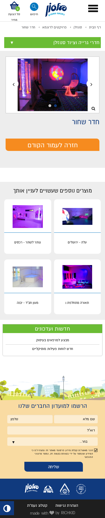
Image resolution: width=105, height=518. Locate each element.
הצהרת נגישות (66, 505)
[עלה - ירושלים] (77, 217)
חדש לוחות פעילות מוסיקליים (52, 349)
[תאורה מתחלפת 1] (77, 277)
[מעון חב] (27, 277)
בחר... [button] (83, 442)
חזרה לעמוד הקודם (52, 145)
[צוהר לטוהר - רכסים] (27, 217)
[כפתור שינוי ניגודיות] (7, 508)
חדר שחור (28, 27)
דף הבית (95, 27)
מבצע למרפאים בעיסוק (52, 340)
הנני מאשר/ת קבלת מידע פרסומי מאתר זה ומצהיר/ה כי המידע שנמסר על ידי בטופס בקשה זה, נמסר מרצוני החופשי (62, 453)
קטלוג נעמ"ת (37, 505)
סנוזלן (78, 27)
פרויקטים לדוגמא (54, 27)
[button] (14, 11)
